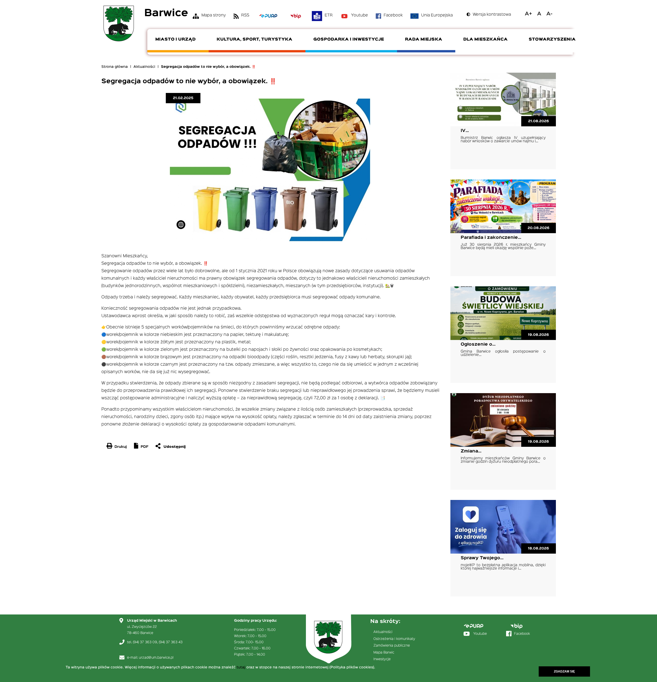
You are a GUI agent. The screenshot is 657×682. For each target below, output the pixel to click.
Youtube (359, 15)
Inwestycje (382, 659)
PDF (144, 446)
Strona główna (114, 66)
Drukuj (120, 446)
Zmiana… (471, 451)
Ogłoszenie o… (478, 344)
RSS (245, 15)
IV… (465, 131)
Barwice (166, 13)
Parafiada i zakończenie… (491, 238)
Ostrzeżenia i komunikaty (394, 638)
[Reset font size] (539, 14)
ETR (329, 15)
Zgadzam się (564, 671)
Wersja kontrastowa (492, 15)
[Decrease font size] (549, 14)
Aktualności (144, 66)
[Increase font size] (528, 14)
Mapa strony (213, 15)
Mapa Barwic (383, 652)
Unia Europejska (437, 15)
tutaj (241, 667)
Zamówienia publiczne (391, 645)
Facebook (393, 15)
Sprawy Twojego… (482, 558)
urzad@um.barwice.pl (156, 657)
